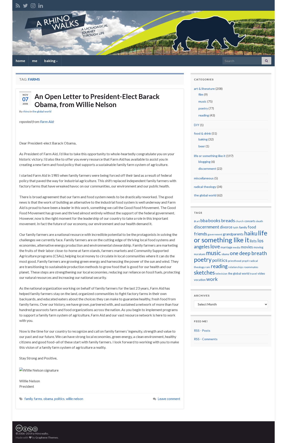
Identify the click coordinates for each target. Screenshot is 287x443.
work (212, 279)
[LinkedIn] (40, 5)
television (221, 273)
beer (201, 146)
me (34, 60)
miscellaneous (204, 178)
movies (247, 247)
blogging (204, 161)
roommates (251, 267)
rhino (26, 111)
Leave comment (169, 399)
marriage (226, 247)
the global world (42, 111)
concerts (249, 221)
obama (48, 399)
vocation (200, 280)
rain (207, 267)
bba (204, 220)
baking (50, 60)
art (198, 221)
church (240, 221)
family (28, 399)
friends (200, 233)
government (215, 234)
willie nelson (74, 399)
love (215, 246)
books (214, 220)
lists (253, 241)
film (200, 94)
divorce (226, 227)
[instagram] (33, 5)
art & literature (204, 88)
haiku (250, 233)
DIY (196, 125)
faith (235, 227)
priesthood (234, 260)
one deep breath (248, 253)
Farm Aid (46, 121)
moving (258, 247)
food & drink (202, 133)
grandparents (233, 234)
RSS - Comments (205, 339)
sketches (204, 272)
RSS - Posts (202, 330)
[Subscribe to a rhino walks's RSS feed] (18, 5)
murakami (199, 254)
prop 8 (245, 260)
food (252, 227)
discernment (207, 168)
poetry (203, 108)
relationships (235, 267)
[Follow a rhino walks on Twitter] (25, 5)
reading (203, 115)
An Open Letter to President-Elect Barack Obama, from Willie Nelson (97, 100)
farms (38, 399)
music (202, 101)
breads (228, 220)
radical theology (205, 187)
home (20, 60)
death (259, 221)
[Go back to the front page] (143, 33)
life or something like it (210, 156)
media (236, 247)
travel (253, 273)
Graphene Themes (46, 437)
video (261, 273)
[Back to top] (277, 433)
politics (59, 399)
